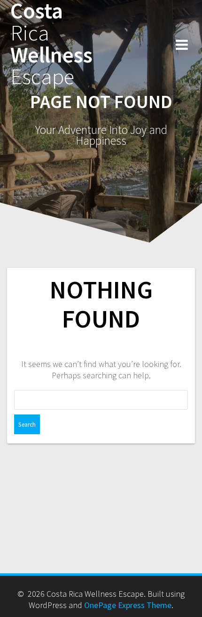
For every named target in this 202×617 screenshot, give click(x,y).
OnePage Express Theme (127, 605)
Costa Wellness (51, 44)
